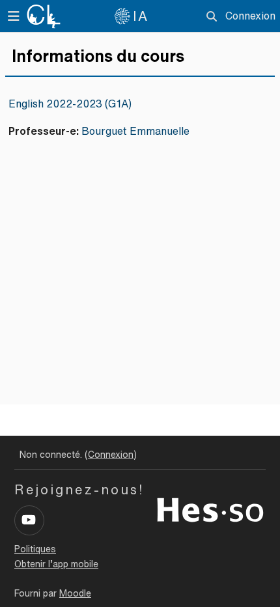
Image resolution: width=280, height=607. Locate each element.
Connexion (250, 15)
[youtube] (29, 520)
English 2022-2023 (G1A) (70, 103)
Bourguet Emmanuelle (135, 131)
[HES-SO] (210, 508)
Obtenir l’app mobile (56, 564)
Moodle (75, 593)
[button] (211, 16)
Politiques (35, 549)
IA (140, 16)
